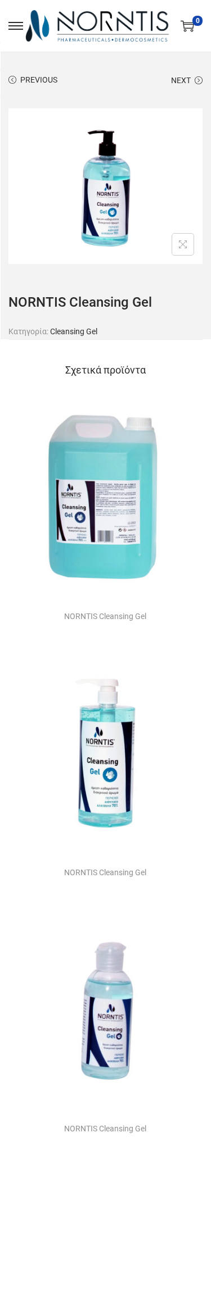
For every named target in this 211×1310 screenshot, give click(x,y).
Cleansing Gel (73, 331)
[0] (187, 26)
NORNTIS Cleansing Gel (105, 616)
